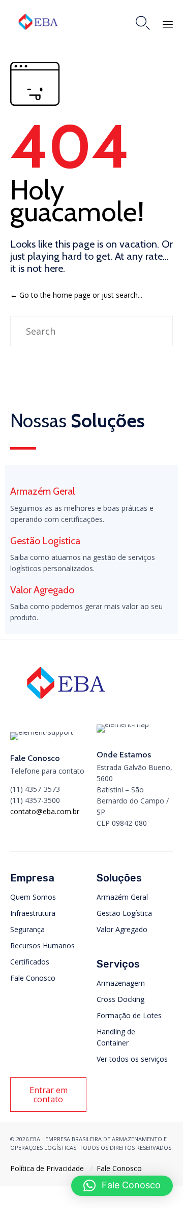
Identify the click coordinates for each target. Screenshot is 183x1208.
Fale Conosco (32, 978)
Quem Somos (33, 897)
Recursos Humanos (42, 945)
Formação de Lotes (129, 1015)
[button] (48, 1094)
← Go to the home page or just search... (76, 295)
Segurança (27, 929)
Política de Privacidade (47, 1168)
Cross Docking (120, 999)
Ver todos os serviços (132, 1059)
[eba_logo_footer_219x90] (65, 702)
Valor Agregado (122, 929)
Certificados (29, 962)
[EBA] (38, 21)
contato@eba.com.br (44, 811)
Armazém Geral (122, 897)
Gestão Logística (124, 913)
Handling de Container (116, 1037)
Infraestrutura (32, 913)
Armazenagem (121, 983)
